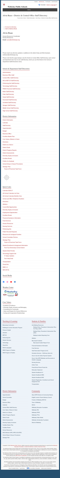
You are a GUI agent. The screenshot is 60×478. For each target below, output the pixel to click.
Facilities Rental (7, 158)
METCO (5, 335)
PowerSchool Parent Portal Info (39, 367)
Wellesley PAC (35, 410)
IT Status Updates (9, 256)
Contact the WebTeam (29, 446)
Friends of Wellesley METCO (39, 400)
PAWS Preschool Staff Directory (11, 88)
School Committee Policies (10, 237)
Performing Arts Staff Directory (11, 83)
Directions (5, 142)
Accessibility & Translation (35, 468)
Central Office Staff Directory (10, 78)
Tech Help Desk (8, 258)
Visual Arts (6, 264)
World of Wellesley (36, 422)
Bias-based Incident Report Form (41, 342)
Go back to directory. (10, 27)
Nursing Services (7, 226)
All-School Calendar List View (11, 193)
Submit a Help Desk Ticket (39, 446)
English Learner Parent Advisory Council (42, 397)
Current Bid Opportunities (10, 207)
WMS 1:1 (5, 267)
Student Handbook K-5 (37, 372)
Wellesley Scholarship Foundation (40, 420)
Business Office (7, 133)
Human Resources (8, 223)
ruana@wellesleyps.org (13, 40)
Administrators (7, 72)
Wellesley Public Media (37, 417)
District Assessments (8, 153)
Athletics (5, 204)
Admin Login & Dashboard (46, 468)
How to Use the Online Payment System (42, 355)
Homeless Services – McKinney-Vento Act (42, 353)
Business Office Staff (8, 75)
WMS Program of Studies (9, 350)
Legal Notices (22, 468)
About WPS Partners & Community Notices (42, 394)
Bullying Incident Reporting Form (41, 335)
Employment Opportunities (10, 212)
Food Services (7, 220)
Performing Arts (7, 229)
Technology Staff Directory (10, 86)
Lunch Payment (54, 1)
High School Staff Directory (10, 110)
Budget (5, 131)
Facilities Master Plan (9, 136)
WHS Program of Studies (9, 352)
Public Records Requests (10, 231)
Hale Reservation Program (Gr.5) (40, 350)
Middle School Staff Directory (11, 108)
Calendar (36, 1)
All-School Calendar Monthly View (12, 196)
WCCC (33, 405)
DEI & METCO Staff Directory (11, 80)
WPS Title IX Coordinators (21, 455)
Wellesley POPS (36, 412)
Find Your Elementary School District (14, 247)
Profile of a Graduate (8, 161)
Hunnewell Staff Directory (10, 99)
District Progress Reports (9, 150)
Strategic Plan (6, 166)
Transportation (7, 261)
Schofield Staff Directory (9, 102)
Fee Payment (48, 1)
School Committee (7, 397)
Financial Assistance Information (12, 218)
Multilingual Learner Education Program (12, 327)
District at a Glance (8, 144)
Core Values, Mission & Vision (11, 139)
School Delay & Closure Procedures (13, 164)
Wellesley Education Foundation (40, 407)
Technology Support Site (9, 253)
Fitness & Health (7, 330)
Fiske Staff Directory (8, 94)
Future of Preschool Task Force (12, 169)
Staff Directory (41, 1)
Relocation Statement (37, 370)
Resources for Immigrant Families (12, 234)
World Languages (7, 347)
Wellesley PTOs (36, 415)
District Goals (6, 147)
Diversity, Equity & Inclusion (10, 155)
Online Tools (35, 365)
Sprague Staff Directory (9, 105)
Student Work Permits (9, 251)
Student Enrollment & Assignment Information (15, 245)
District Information (8, 120)
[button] (29, 9)
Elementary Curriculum (8, 325)
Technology (5, 342)
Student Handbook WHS (38, 377)
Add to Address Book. (11, 28)
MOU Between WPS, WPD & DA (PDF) (12, 432)
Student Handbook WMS (38, 375)
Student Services (7, 340)
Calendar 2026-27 (8, 190)
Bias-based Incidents (37, 340)
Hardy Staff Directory (8, 97)
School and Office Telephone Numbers (13, 198)
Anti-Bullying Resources (38, 325)
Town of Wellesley (36, 402)
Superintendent (7, 128)
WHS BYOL (6, 270)
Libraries (5, 332)
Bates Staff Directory (8, 91)
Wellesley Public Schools (17, 6)
